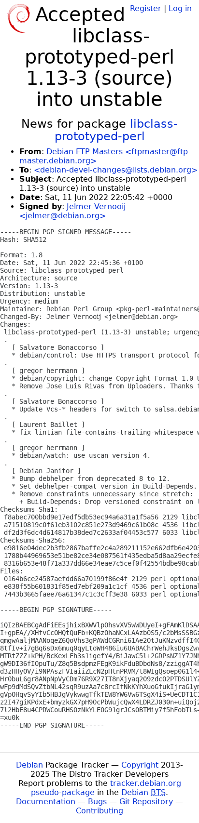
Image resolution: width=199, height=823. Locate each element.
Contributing (99, 810)
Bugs (97, 801)
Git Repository (146, 801)
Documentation (45, 801)
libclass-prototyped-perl (116, 130)
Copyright (139, 765)
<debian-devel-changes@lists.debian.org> (116, 169)
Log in (180, 8)
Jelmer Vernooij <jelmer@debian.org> (72, 211)
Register (145, 8)
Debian (29, 765)
